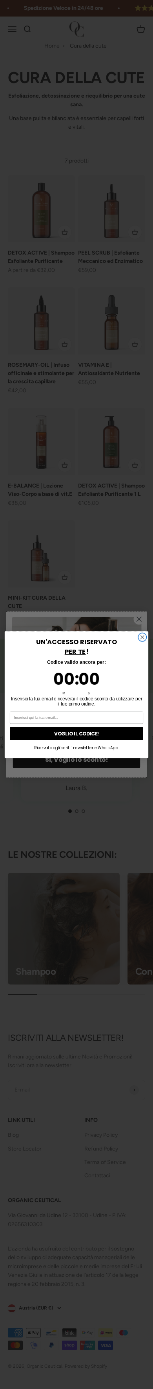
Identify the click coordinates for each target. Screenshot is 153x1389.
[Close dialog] (142, 637)
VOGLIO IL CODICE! (76, 733)
